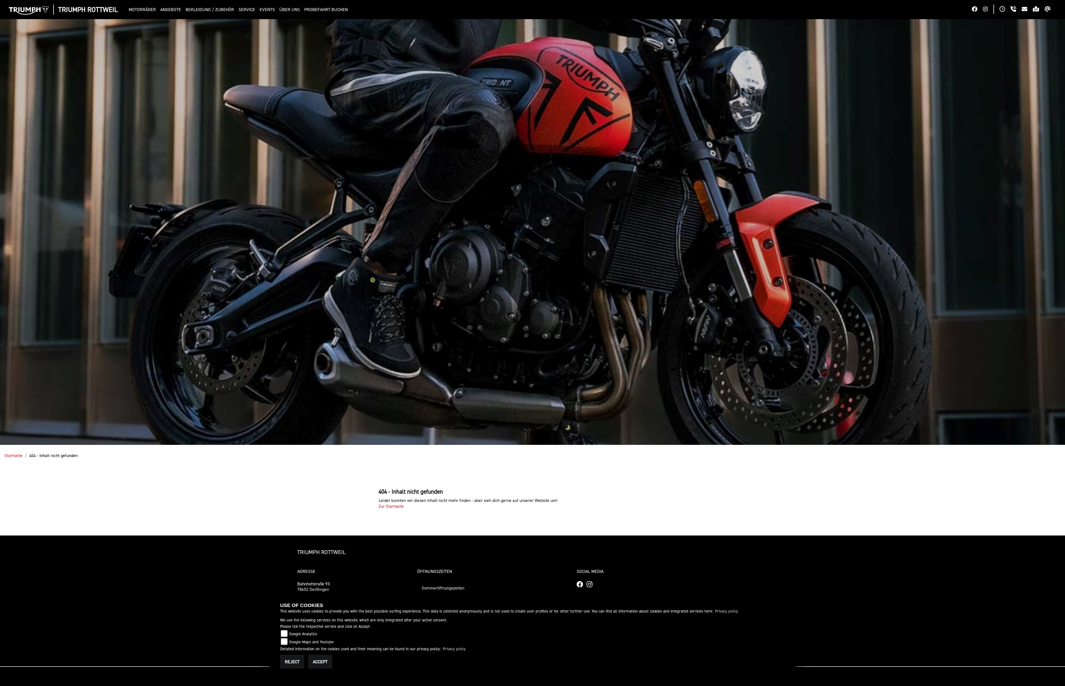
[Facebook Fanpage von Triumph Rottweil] (977, 9)
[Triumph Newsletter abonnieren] (1050, 9)
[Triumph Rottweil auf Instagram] (988, 9)
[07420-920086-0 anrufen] (1016, 9)
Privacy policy (726, 611)
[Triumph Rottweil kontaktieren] (1027, 9)
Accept (320, 661)
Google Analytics (303, 633)
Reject (292, 661)
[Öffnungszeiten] (1005, 9)
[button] (143, 9)
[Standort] (1039, 9)
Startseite (13, 455)
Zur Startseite (391, 506)
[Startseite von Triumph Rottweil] (29, 10)
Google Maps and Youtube (311, 641)
